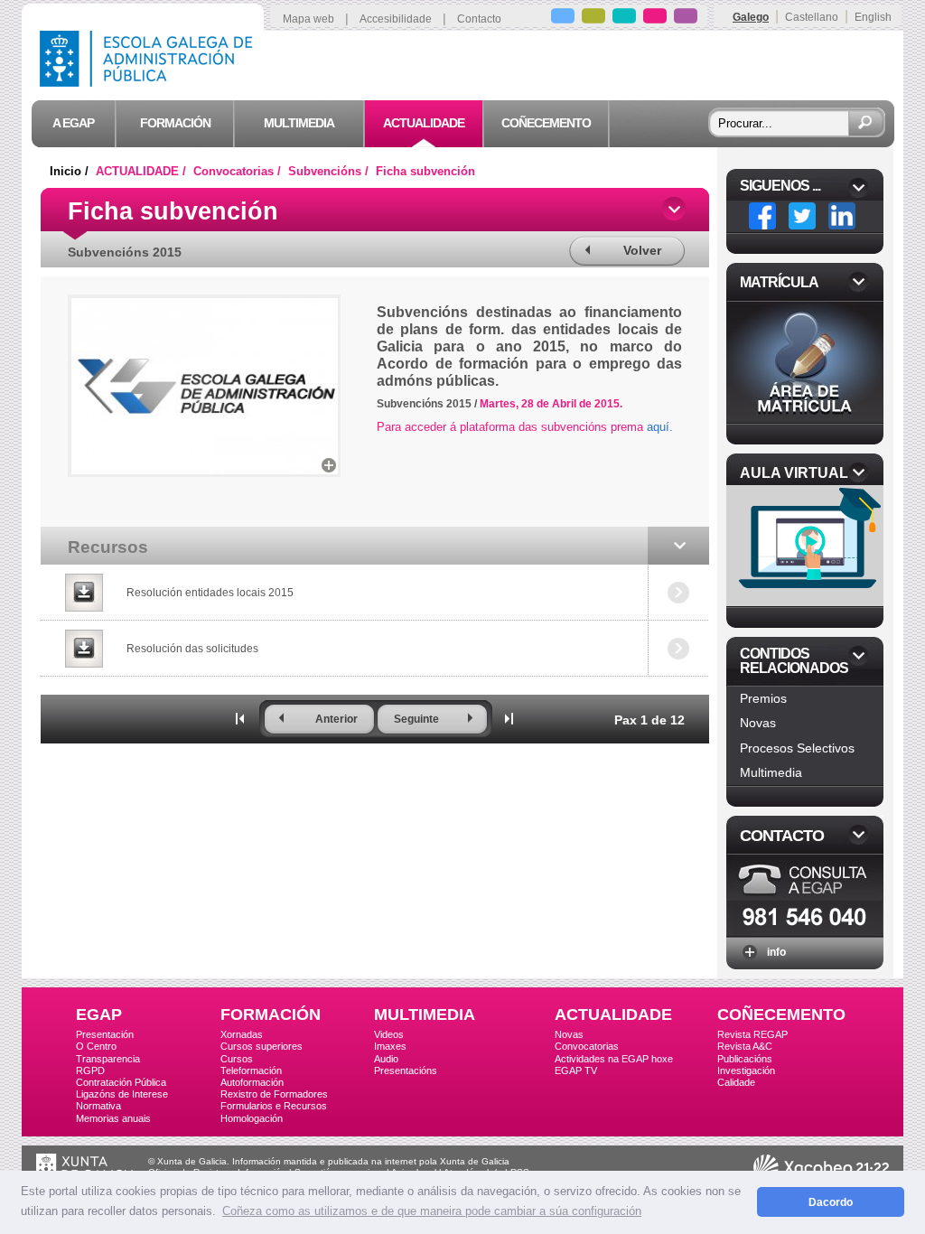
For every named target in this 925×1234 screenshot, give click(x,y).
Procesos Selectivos (797, 748)
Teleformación (251, 1070)
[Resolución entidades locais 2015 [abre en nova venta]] (83, 593)
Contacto (479, 19)
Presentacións (405, 1070)
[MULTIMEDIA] (624, 18)
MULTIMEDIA (424, 1014)
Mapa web (308, 19)
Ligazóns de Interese (122, 1094)
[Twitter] (802, 215)
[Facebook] (762, 215)
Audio (386, 1058)
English (873, 17)
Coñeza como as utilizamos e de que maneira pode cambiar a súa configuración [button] (431, 1211)
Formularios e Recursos (273, 1105)
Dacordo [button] (830, 1202)
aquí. (660, 427)
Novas (758, 722)
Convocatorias (587, 1046)
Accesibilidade (396, 19)
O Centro (96, 1046)
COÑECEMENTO (781, 1014)
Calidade (736, 1082)
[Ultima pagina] (509, 718)
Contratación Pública (121, 1082)
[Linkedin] (841, 215)
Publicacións (744, 1058)
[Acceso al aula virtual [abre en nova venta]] (806, 601)
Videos (389, 1034)
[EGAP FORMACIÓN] (593, 18)
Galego (751, 17)
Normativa (98, 1105)
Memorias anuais (113, 1118)
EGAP (99, 1014)
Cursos (236, 1058)
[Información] (804, 931)
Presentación (105, 1034)
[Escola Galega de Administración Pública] (150, 81)
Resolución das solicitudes (192, 648)
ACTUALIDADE (613, 1014)
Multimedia (771, 772)
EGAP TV (576, 1070)
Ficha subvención (425, 171)
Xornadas (241, 1034)
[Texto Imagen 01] (204, 470)
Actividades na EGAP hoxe (614, 1058)
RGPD (90, 1070)
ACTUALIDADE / (143, 171)
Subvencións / (330, 171)
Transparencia (108, 1058)
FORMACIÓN (270, 1014)
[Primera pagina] (240, 718)
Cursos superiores (261, 1046)
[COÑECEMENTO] (685, 18)
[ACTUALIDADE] (654, 18)
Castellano (811, 17)
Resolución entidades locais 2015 (210, 592)
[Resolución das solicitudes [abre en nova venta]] (83, 649)
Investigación (746, 1070)
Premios (763, 698)
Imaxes (390, 1046)
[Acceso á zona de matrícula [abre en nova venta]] (804, 417)
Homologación (251, 1118)
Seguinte (416, 719)
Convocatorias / (239, 171)
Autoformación (252, 1082)
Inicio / (71, 171)
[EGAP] (562, 18)
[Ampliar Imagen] (329, 465)
